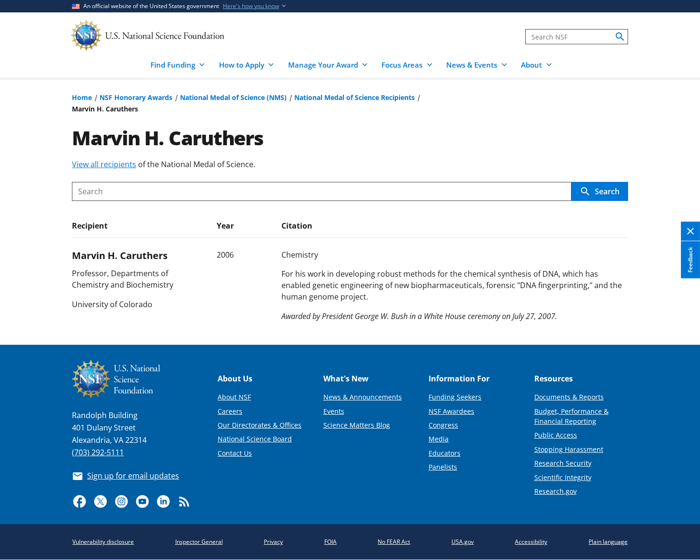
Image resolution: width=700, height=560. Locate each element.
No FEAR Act (394, 542)
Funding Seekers (455, 396)
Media (439, 438)
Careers (230, 411)
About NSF (234, 396)
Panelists (443, 466)
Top (679, 302)
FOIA (330, 542)
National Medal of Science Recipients (354, 97)
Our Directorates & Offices (259, 425)
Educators (444, 453)
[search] (620, 36)
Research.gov (555, 491)
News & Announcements (362, 396)
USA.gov (462, 542)
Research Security (562, 463)
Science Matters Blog (356, 425)
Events (333, 411)
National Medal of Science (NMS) (233, 97)
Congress (443, 425)
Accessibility (531, 542)
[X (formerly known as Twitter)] (100, 501)
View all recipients (104, 164)
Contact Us (235, 453)
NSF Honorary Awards (136, 97)
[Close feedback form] (690, 231)
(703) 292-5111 (98, 452)
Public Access (555, 435)
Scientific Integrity (562, 477)
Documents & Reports (569, 396)
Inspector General (199, 542)
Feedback (690, 259)
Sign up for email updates (133, 475)
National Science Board (255, 438)
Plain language (608, 542)
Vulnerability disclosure (103, 542)
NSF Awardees (451, 411)
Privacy (273, 542)
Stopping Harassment (568, 449)
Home (82, 97)
